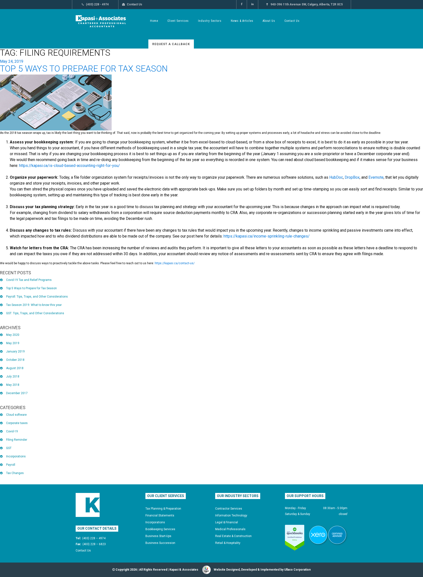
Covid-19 (12, 431)
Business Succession (160, 543)
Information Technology (231, 515)
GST (9, 448)
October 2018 (15, 360)
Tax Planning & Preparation (163, 508)
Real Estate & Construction (233, 536)
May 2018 (12, 385)
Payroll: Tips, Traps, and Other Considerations (37, 296)
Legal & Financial (226, 522)
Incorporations (16, 456)
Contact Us (134, 4)
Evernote (376, 177)
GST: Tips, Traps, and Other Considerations (35, 313)
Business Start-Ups (158, 536)
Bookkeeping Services (160, 529)
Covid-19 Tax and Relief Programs (29, 280)
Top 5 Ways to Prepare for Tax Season (84, 69)
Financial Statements (159, 515)
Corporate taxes (17, 423)
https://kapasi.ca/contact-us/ (175, 263)
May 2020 (12, 335)
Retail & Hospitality (227, 543)
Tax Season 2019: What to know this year (34, 305)
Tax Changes (15, 473)
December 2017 (17, 393)
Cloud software (16, 414)
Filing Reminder (16, 439)
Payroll (10, 464)
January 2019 (15, 351)
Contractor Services (228, 508)
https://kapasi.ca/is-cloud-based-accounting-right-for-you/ (69, 165)
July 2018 (12, 376)
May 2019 (12, 343)
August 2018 (15, 368)
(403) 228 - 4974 (97, 4)
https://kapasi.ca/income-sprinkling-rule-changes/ (266, 236)
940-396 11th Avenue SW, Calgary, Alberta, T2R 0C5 (306, 4)
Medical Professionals (230, 529)
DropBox (352, 177)
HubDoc (336, 177)
